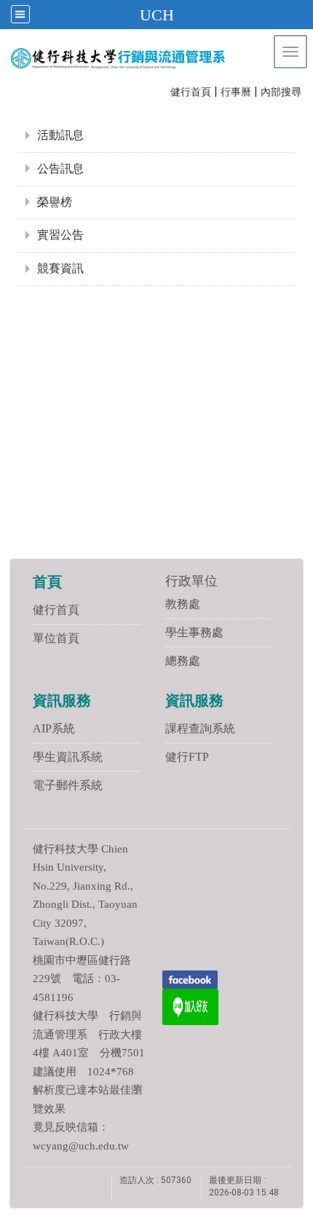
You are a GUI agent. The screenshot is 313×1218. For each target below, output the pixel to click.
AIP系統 (54, 728)
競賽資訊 (60, 268)
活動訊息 (60, 135)
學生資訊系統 (68, 757)
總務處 (182, 661)
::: (163, 90)
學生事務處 (194, 632)
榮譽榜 (54, 202)
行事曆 (236, 92)
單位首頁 (56, 638)
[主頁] (126, 58)
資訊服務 (62, 700)
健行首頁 (190, 92)
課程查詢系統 (200, 728)
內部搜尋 (281, 92)
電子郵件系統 (68, 785)
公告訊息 (60, 168)
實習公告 (60, 235)
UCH (157, 15)
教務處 (182, 604)
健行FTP (187, 757)
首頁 (47, 582)
